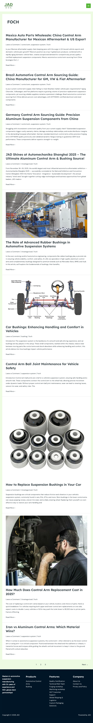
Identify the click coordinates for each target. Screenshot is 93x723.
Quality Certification (57, 681)
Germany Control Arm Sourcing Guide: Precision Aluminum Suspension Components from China (43, 117)
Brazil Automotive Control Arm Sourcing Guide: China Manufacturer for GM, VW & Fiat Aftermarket (45, 77)
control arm (25, 45)
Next (85, 664)
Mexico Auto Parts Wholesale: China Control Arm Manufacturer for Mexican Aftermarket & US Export (46, 37)
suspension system (38, 45)
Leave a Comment (13, 45)
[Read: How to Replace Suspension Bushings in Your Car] (46, 439)
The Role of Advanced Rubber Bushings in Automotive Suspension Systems (38, 244)
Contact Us (77, 684)
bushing (24, 336)
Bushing (29, 687)
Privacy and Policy (80, 687)
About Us (76, 681)
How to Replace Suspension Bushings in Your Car (43, 484)
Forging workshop (56, 687)
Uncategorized (26, 164)
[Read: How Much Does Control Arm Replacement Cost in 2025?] (46, 550)
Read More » (10, 65)
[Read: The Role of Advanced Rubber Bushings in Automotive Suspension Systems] (46, 215)
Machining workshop (57, 689)
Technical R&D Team (57, 684)
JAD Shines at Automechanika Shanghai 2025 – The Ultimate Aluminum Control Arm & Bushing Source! (46, 156)
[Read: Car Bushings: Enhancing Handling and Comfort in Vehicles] (46, 300)
